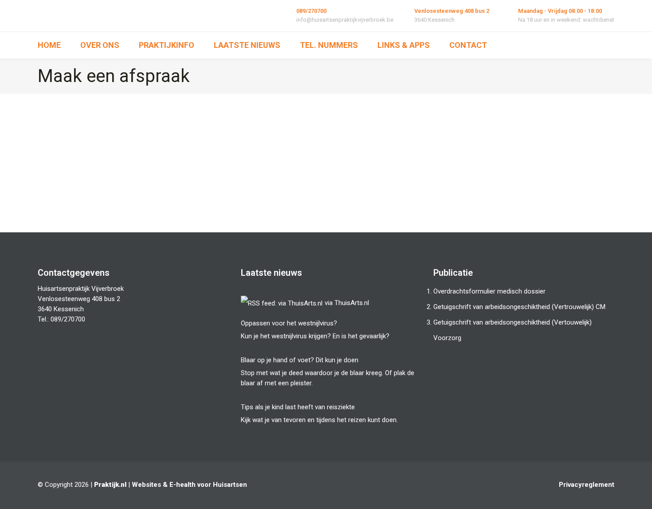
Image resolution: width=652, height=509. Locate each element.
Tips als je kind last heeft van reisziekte (298, 407)
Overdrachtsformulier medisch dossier (489, 291)
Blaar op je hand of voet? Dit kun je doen (299, 360)
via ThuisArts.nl (347, 303)
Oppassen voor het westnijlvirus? (289, 323)
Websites (146, 485)
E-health (182, 485)
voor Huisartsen (222, 485)
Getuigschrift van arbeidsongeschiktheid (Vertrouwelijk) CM (519, 307)
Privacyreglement (586, 485)
